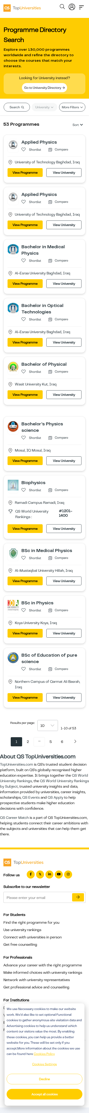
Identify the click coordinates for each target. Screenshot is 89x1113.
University (42, 107)
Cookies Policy (44, 1054)
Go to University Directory (43, 88)
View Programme (25, 172)
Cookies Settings (44, 1064)
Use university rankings (22, 930)
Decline (44, 1079)
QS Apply (55, 797)
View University (64, 172)
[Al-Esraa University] (13, 249)
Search (15, 107)
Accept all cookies (44, 1094)
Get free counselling (20, 944)
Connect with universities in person (32, 937)
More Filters (71, 107)
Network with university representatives (36, 980)
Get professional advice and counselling (36, 987)
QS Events (31, 797)
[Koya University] (13, 605)
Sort (76, 125)
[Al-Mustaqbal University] (13, 553)
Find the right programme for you (31, 922)
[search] (62, 7)
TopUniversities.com (16, 764)
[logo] (22, 6)
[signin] (72, 6)
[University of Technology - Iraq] (13, 144)
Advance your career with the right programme (42, 965)
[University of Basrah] (13, 657)
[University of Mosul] (13, 426)
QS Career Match (14, 817)
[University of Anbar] (13, 485)
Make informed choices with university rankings (42, 972)
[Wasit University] (13, 366)
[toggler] (81, 6)
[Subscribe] (78, 897)
